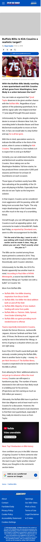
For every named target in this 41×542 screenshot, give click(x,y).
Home (4, 484)
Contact (5, 503)
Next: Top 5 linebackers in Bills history (17, 446)
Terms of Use (30, 510)
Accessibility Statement (11, 518)
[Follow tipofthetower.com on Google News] (35, 475)
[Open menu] (3, 3)
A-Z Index (29, 518)
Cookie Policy (7, 514)
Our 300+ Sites (31, 503)
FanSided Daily (8, 506)
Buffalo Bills (14, 103)
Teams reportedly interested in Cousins (18, 327)
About (4, 499)
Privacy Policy (7, 510)
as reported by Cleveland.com (23, 229)
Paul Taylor (9, 46)
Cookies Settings (9, 522)
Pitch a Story (30, 506)
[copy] (14, 49)
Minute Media (12, 527)
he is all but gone (16, 134)
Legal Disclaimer (32, 514)
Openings (29, 499)
